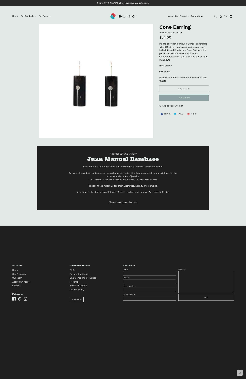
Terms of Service (78, 285)
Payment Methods (79, 274)
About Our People (21, 282)
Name (125, 269)
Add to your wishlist (172, 106)
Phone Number (129, 286)
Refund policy (77, 289)
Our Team (17, 278)
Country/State (129, 294)
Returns (74, 282)
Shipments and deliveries (83, 278)
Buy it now (184, 97)
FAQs (72, 270)
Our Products (19, 274)
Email (126, 278)
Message (181, 269)
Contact (16, 285)
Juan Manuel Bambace (170, 32)
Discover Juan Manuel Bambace (123, 202)
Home (15, 270)
